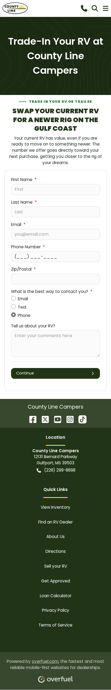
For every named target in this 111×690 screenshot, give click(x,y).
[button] (84, 8)
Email (18, 224)
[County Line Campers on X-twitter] (43, 419)
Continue (25, 373)
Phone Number (28, 247)
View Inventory (55, 507)
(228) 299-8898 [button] (59, 470)
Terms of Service (55, 625)
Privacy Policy (55, 610)
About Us (55, 536)
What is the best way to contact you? (51, 291)
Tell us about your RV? (33, 326)
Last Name (24, 202)
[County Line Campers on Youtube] (55, 419)
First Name (24, 179)
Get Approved (55, 581)
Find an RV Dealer (55, 522)
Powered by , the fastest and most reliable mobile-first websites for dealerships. (55, 664)
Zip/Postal (23, 269)
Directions (56, 551)
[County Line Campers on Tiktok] (80, 419)
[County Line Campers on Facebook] (31, 419)
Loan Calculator (55, 596)
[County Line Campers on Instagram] (68, 419)
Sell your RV (55, 566)
